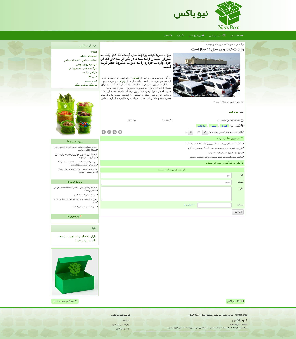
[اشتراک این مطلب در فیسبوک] (103, 131)
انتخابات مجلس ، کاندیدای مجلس (80, 60)
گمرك (136, 78)
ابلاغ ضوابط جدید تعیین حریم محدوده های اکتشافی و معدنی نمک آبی (215, 148)
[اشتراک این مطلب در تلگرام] (109, 131)
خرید (78, 240)
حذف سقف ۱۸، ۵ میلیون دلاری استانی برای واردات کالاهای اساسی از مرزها (214, 144)
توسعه (61, 236)
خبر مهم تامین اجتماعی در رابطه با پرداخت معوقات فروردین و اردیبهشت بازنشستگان (77, 163)
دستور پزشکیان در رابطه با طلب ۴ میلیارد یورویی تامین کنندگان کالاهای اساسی (75, 148)
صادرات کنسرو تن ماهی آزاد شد (84, 207)
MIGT (94, 52)
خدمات (167, 35)
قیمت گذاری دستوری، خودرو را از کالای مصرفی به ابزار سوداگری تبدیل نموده (76, 156)
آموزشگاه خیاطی (88, 56)
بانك (93, 240)
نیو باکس (191, 13)
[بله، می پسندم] (205, 132)
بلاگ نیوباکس (234, 301)
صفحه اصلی (236, 35)
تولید (179, 35)
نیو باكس (233, 112)
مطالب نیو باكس (216, 35)
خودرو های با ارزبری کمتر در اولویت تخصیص (226, 153)
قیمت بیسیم (91, 80)
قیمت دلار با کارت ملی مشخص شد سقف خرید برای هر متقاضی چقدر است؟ (75, 188)
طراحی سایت (90, 72)
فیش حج (93, 76)
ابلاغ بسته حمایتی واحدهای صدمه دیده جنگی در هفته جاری (75, 200)
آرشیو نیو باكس (122, 328)
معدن (213, 125)
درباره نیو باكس (195, 35)
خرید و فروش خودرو (86, 64)
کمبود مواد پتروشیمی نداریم (85, 195)
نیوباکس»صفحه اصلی (63, 301)
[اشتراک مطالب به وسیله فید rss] (114, 131)
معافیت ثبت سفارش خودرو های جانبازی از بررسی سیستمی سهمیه (216, 157)
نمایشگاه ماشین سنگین (85, 85)
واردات (122, 81)
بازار (93, 236)
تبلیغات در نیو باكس (120, 324)
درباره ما (126, 320)
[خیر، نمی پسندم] (190, 132)
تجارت (70, 236)
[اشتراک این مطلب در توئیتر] (120, 131)
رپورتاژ (85, 240)
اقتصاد (85, 236)
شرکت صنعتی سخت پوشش (83, 68)
